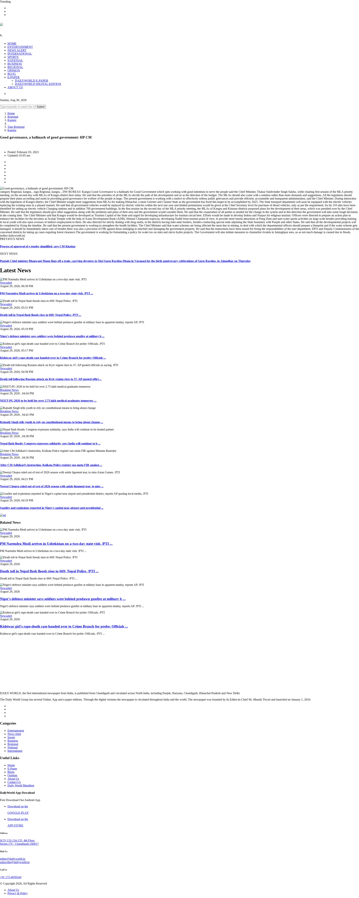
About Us (13, 778)
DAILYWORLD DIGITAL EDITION (38, 84)
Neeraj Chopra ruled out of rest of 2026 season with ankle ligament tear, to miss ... (51, 486)
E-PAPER (13, 77)
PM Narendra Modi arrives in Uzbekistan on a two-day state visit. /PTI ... (46, 293)
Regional (12, 116)
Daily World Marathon (20, 785)
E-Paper (12, 768)
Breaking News (9, 390)
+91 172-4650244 (10, 877)
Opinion (12, 775)
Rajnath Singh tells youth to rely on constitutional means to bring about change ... (51, 422)
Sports (11, 737)
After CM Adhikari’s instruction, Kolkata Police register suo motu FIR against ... (51, 465)
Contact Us (14, 782)
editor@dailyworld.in (12, 858)
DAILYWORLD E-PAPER (31, 80)
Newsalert (6, 282)
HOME (11, 43)
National (12, 747)
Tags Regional (15, 126)
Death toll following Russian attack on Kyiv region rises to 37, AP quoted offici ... (51, 379)
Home (11, 113)
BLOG (11, 73)
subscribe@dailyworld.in (15, 862)
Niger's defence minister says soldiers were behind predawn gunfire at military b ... (52, 336)
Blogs (10, 772)
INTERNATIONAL (19, 53)
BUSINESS (14, 63)
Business (12, 740)
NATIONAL (15, 60)
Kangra (11, 120)
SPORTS (13, 57)
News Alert (14, 734)
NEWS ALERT (16, 50)
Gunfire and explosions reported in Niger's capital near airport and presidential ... (51, 507)
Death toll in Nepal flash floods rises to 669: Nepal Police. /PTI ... (40, 314)
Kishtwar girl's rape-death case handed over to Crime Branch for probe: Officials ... (53, 357)
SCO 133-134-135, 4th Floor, (17, 840)
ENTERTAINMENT (20, 46)
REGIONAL (15, 67)
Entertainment (15, 730)
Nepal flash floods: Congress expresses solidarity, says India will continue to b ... (50, 443)
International (14, 750)
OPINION (13, 70)
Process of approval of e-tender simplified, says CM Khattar (38, 246)
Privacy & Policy (17, 893)
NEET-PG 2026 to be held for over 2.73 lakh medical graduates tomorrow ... (48, 400)
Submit (41, 106)
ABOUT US (15, 87)
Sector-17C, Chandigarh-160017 (19, 843)
